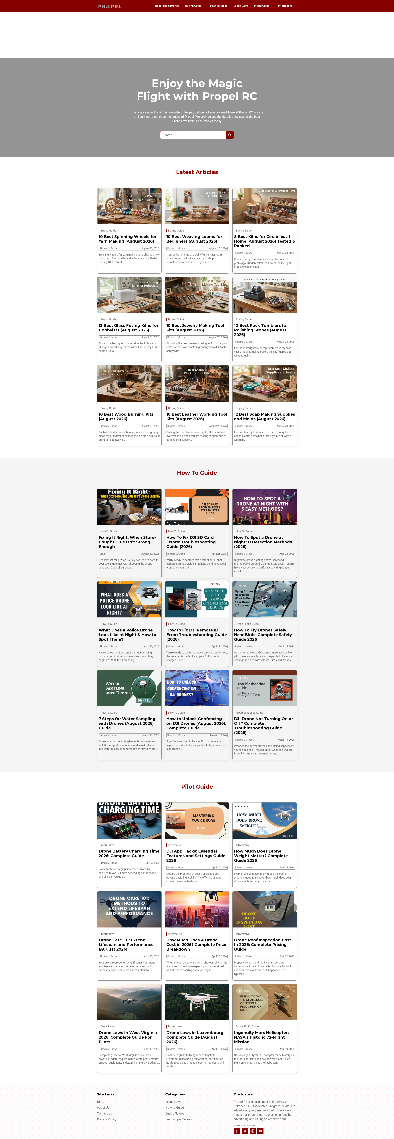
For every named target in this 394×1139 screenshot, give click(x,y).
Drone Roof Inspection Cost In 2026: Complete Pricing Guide (262, 945)
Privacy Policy (106, 1119)
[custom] (260, 1131)
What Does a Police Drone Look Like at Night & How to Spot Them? (127, 635)
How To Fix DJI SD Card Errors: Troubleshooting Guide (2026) (191, 542)
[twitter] (245, 1131)
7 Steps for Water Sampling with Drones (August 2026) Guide (127, 723)
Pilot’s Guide (261, 5)
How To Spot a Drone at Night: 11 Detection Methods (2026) (263, 542)
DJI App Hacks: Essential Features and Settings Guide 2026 (195, 856)
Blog (100, 1102)
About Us (103, 1107)
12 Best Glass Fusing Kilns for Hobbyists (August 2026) (128, 327)
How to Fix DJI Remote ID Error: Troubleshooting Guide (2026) (196, 635)
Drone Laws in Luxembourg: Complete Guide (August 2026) (195, 1037)
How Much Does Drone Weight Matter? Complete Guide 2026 (261, 856)
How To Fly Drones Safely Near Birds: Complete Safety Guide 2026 (263, 635)
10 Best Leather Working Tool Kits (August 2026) (196, 416)
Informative (285, 5)
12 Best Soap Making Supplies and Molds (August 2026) (264, 416)
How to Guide (174, 1107)
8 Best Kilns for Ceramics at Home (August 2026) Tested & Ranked (264, 241)
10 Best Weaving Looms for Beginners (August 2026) (194, 239)
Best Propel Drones (167, 5)
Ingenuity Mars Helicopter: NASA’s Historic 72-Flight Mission (261, 1037)
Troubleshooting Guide (249, 712)
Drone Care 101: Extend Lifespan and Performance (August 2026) (126, 945)
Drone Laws (241, 5)
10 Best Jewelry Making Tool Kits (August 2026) (195, 327)
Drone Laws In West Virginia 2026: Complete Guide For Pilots (128, 1037)
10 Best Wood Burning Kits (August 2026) (126, 416)
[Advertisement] (197, 35)
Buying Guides (174, 1113)
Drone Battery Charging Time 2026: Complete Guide (129, 853)
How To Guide (218, 5)
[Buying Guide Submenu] (204, 6)
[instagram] (253, 1131)
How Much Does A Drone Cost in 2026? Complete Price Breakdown (196, 945)
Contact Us (104, 1113)
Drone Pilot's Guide (247, 623)
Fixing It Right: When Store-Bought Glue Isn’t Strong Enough (127, 542)
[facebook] (237, 1131)
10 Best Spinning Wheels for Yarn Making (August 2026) (128, 239)
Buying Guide (193, 5)
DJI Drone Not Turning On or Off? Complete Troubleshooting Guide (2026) (263, 725)
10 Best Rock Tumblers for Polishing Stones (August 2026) (261, 330)
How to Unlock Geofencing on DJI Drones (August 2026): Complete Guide (196, 723)
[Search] (230, 135)
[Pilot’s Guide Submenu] (272, 6)
